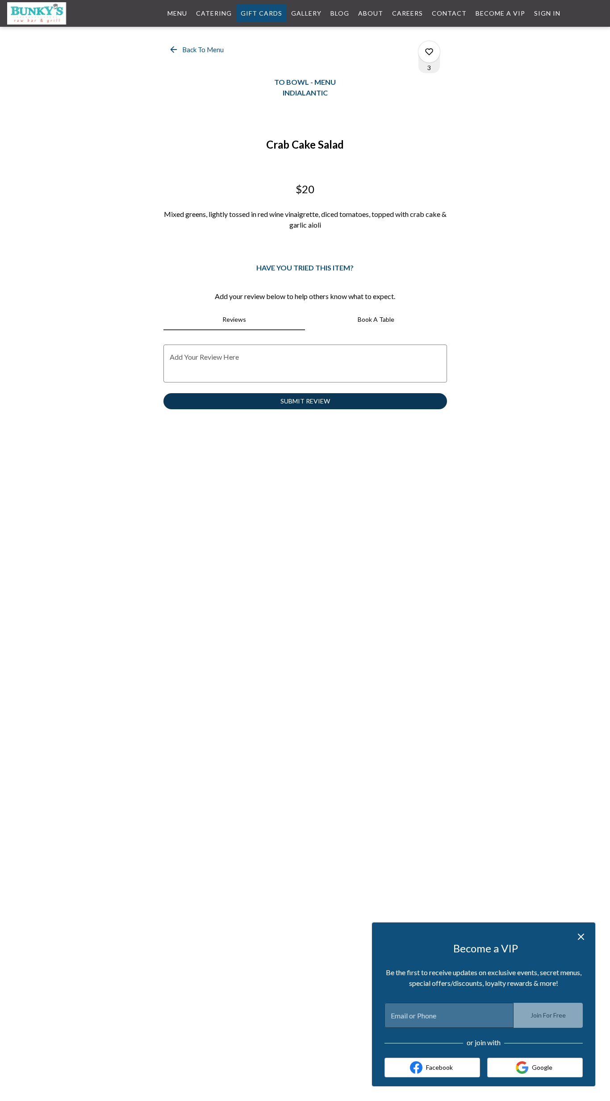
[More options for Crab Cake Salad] (429, 51)
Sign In (547, 13)
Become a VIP (500, 13)
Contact (449, 13)
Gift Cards (261, 13)
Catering (214, 13)
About (370, 13)
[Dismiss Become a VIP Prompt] (581, 936)
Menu (177, 13)
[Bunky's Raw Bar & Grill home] (47, 13)
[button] (197, 49)
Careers (407, 13)
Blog (339, 13)
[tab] (234, 319)
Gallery (306, 13)
